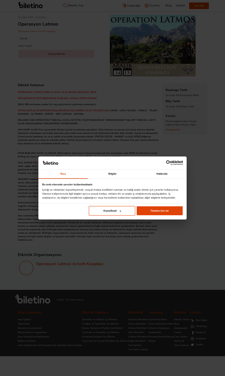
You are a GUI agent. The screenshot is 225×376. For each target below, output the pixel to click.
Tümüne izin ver (159, 210)
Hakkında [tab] (161, 173)
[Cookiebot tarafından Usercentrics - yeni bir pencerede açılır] (168, 162)
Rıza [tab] (63, 173)
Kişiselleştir (110, 210)
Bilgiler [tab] (112, 173)
